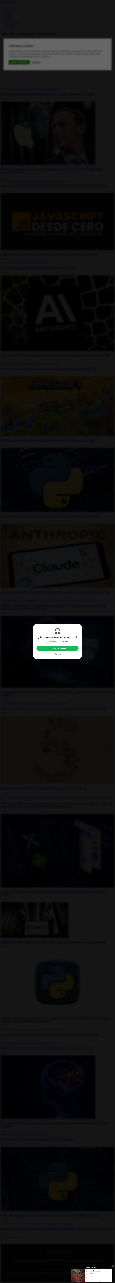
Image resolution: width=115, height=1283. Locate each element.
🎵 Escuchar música (57, 648)
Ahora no (57, 654)
